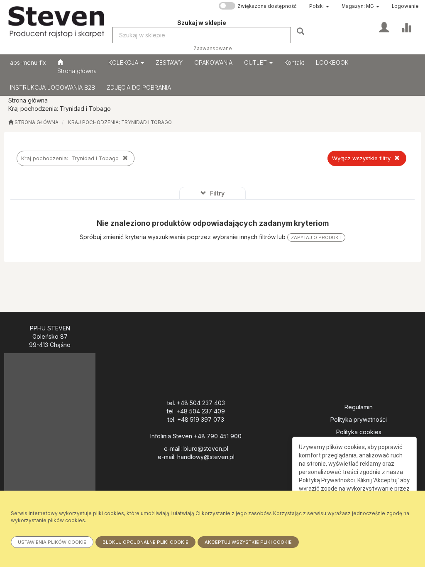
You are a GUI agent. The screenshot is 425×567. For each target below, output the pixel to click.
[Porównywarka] (406, 26)
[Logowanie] (384, 26)
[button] (319, 6)
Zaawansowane (212, 48)
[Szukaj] (302, 31)
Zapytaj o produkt (316, 237)
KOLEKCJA (124, 62)
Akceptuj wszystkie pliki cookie (248, 542)
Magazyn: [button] (358, 6)
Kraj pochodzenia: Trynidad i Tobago (120, 122)
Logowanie (405, 6)
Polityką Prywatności (327, 480)
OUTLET (256, 62)
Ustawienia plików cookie (52, 542)
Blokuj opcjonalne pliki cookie (145, 542)
